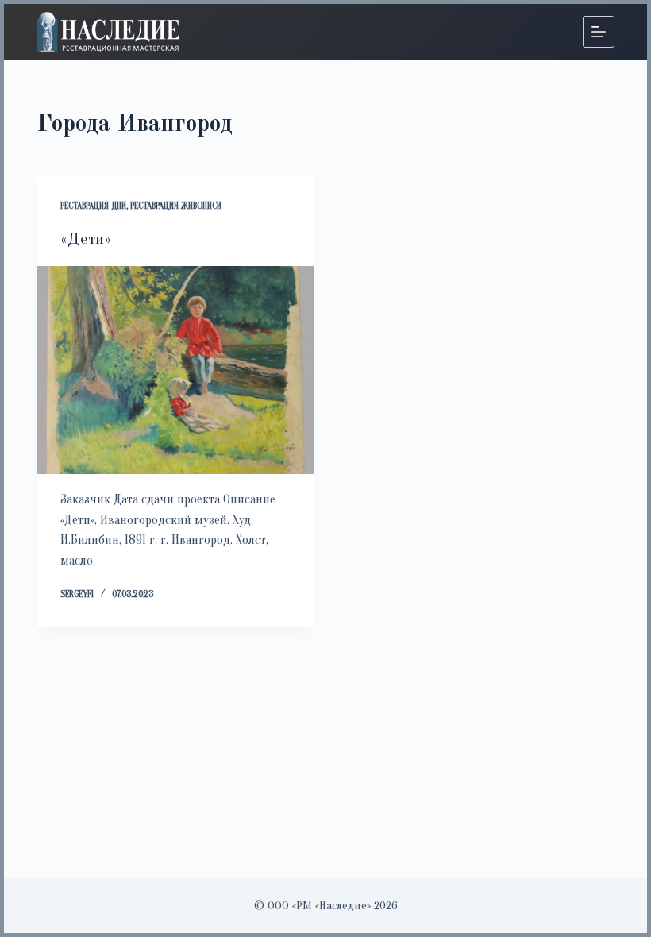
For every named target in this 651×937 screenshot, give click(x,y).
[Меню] (598, 32)
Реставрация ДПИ (93, 205)
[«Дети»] (175, 370)
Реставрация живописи (175, 205)
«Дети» (85, 240)
